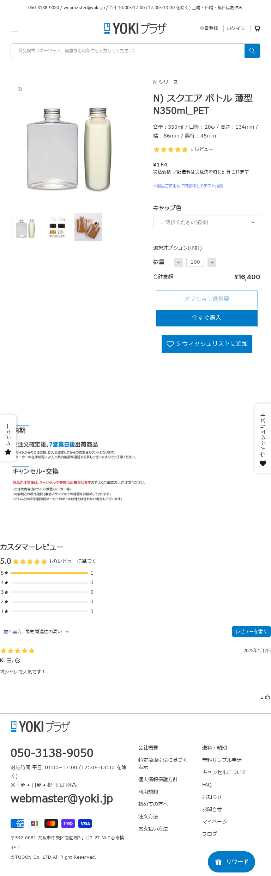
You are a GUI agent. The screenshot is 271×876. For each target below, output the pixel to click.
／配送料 (182, 172)
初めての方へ (153, 804)
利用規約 (148, 792)
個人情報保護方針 (158, 779)
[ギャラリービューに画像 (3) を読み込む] (88, 227)
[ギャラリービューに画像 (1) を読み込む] (26, 227)
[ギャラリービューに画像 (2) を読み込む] (57, 227)
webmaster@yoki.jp (84, 8)
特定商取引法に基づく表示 (163, 763)
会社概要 (148, 748)
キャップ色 (167, 208)
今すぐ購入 (207, 318)
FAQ (207, 785)
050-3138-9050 (43, 8)
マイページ (214, 822)
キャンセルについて (224, 772)
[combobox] (135, 50)
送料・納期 (214, 748)
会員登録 (209, 28)
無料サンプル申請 (222, 760)
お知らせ (212, 797)
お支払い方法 (153, 829)
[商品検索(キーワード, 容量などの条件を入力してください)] (252, 51)
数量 (158, 262)
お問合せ (212, 809)
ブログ (209, 834)
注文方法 (148, 816)
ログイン (236, 28)
